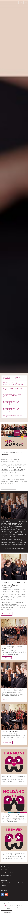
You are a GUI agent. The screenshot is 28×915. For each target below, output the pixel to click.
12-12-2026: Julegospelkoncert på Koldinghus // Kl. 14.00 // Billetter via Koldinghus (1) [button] (11, 402)
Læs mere (3, 905)
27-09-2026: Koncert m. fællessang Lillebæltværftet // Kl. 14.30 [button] (11, 377)
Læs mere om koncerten (8, 488)
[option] (14, 297)
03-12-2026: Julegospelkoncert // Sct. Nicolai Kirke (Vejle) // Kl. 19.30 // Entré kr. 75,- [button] (13, 395)
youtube (6, 894)
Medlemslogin (19, 883)
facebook (2, 894)
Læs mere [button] (5, 699)
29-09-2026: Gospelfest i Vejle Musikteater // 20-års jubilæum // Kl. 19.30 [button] (13, 383)
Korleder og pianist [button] (7, 742)
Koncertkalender (6, 883)
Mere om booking (6, 613)
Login (21, 2)
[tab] (14, 378)
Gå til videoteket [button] (6, 657)
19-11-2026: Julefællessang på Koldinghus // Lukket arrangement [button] (13, 389)
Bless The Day (7, 2)
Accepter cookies (6, 912)
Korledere (4, 885)
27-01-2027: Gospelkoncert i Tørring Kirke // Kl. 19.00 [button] (13, 415)
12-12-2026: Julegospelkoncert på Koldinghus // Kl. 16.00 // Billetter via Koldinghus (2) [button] (11, 409)
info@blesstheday (6, 875)
